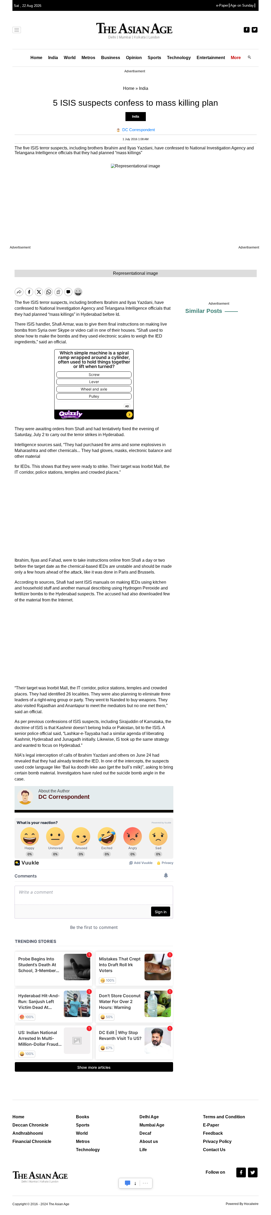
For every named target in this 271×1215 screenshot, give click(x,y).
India (53, 57)
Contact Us (214, 1149)
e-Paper (222, 5)
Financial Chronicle (31, 1141)
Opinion (134, 57)
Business (110, 57)
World (70, 57)
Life (143, 1149)
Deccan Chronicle (30, 1125)
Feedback (213, 1133)
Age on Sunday (242, 5)
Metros (88, 57)
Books (82, 1117)
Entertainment (211, 57)
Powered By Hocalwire (242, 1204)
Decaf (145, 1133)
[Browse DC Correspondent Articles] (25, 797)
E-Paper (211, 1125)
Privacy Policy (217, 1141)
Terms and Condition (224, 1117)
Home (36, 57)
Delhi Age (149, 1117)
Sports (154, 57)
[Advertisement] (94, 516)
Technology (179, 57)
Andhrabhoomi (27, 1133)
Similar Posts (203, 311)
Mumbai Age (151, 1125)
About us (148, 1141)
